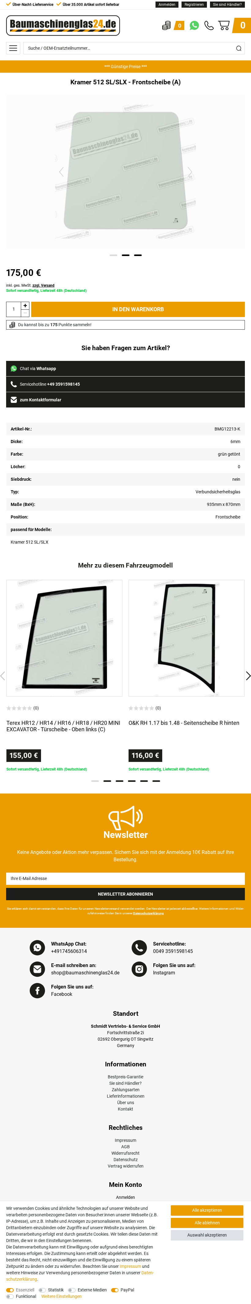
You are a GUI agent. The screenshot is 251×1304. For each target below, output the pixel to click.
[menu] (13, 48)
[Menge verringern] (25, 313)
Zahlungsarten (126, 1089)
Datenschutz (126, 1159)
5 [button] (144, 781)
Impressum (125, 1140)
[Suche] (239, 48)
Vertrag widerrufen (126, 1166)
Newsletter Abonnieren (125, 894)
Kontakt (125, 1109)
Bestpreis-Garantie (125, 1076)
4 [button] (132, 781)
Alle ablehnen (207, 1222)
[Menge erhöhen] (25, 305)
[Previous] (61, 171)
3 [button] (119, 781)
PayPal (127, 1289)
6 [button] (156, 781)
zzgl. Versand (43, 285)
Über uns (125, 1102)
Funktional (26, 1296)
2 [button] (107, 781)
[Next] (190, 171)
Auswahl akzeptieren (207, 1235)
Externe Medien (92, 1289)
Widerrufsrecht (125, 1153)
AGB (125, 1146)
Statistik (56, 1289)
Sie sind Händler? (227, 4)
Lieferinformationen (125, 1096)
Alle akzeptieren (207, 1210)
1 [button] (95, 781)
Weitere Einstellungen (61, 1296)
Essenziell (25, 1289)
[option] (125, 66)
